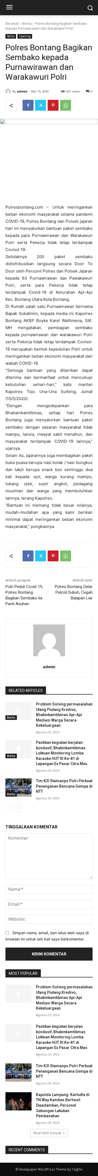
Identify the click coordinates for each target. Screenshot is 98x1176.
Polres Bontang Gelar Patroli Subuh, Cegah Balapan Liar (74, 592)
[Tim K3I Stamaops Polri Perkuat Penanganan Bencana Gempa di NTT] (18, 787)
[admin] (9, 91)
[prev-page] (8, 808)
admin (22, 91)
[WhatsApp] (65, 105)
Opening (24, 36)
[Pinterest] (53, 105)
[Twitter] (40, 105)
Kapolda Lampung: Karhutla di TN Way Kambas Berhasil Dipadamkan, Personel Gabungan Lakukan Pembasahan (63, 1105)
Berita (27, 23)
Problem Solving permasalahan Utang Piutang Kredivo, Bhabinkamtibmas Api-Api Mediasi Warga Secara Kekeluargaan (64, 715)
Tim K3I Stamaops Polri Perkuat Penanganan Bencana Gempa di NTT (64, 786)
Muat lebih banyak (47, 1133)
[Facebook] (28, 105)
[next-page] (17, 808)
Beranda (12, 23)
